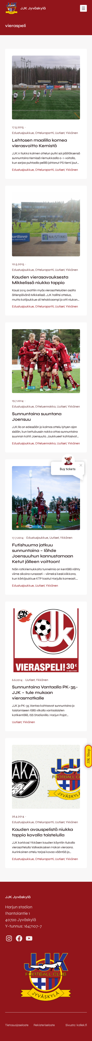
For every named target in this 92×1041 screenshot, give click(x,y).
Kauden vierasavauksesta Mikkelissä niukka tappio (40, 279)
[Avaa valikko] (83, 8)
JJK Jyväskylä (33, 8)
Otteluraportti (44, 133)
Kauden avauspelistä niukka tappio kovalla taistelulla (42, 832)
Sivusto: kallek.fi (76, 1025)
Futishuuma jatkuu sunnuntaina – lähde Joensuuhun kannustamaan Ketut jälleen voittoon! (42, 553)
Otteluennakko (45, 406)
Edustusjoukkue (23, 133)
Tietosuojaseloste (16, 1025)
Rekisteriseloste (44, 1025)
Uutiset (59, 133)
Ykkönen (72, 133)
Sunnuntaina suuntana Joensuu (36, 416)
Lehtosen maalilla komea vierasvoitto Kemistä (39, 143)
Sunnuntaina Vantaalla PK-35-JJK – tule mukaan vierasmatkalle (45, 692)
